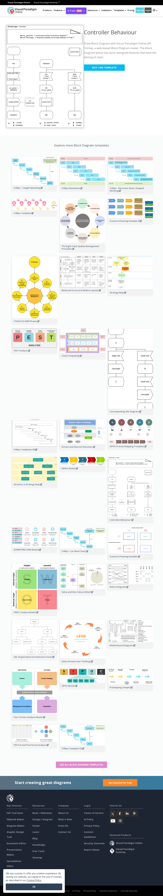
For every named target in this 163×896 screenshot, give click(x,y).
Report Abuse (91, 849)
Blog (35, 838)
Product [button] (47, 10)
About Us (63, 812)
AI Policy (88, 819)
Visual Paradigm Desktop (46, 2)
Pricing (131, 10)
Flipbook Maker (15, 819)
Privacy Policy (91, 825)
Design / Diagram (42, 819)
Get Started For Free (120, 782)
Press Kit (63, 825)
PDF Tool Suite (15, 812)
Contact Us (64, 831)
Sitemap (37, 857)
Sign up (139, 10)
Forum (36, 825)
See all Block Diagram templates (81, 764)
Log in (148, 10)
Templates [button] (119, 10)
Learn (35, 831)
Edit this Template (104, 67)
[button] (59, 10)
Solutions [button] (105, 10)
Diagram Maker (16, 825)
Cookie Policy (34, 880)
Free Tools (38, 851)
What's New (65, 819)
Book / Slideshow (42, 812)
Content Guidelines (108, 891)
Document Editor (16, 843)
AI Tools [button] (74, 10)
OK (33, 886)
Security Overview (94, 843)
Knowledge (38, 844)
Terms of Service (93, 812)
